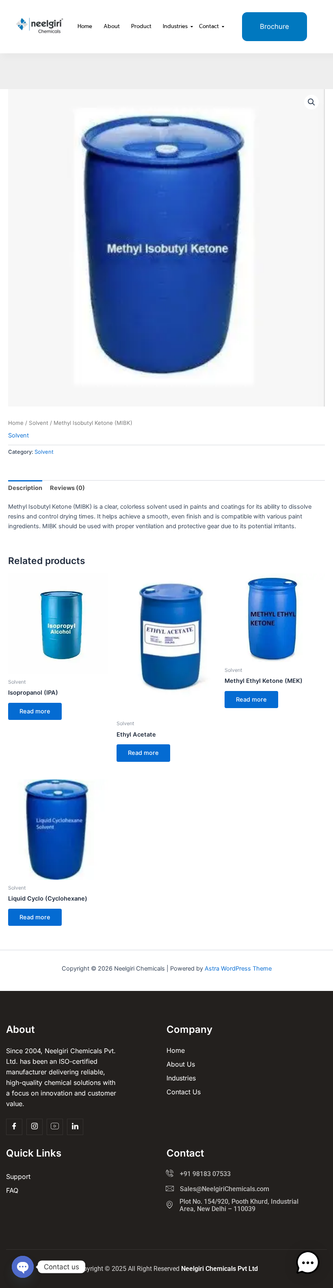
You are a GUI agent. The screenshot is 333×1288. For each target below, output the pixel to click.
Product (141, 26)
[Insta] (34, 1127)
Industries (175, 26)
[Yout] (55, 1127)
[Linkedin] (75, 1127)
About (112, 26)
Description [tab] (25, 488)
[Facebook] (14, 1127)
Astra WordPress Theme (238, 968)
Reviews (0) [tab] (67, 488)
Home (85, 26)
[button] (311, 102)
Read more (34, 711)
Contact (209, 26)
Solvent (38, 423)
